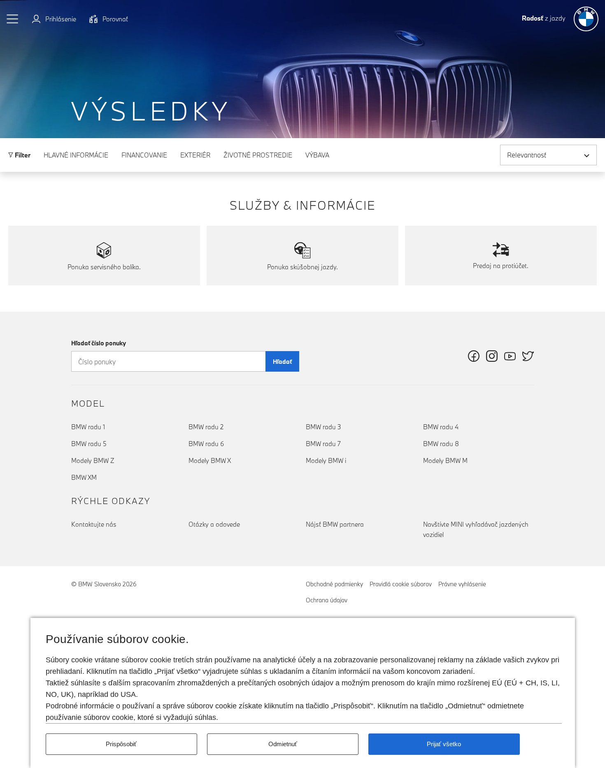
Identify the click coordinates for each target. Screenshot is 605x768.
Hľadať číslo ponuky (98, 343)
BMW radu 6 (206, 444)
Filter (21, 155)
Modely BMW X (209, 460)
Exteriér (195, 155)
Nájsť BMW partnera (335, 524)
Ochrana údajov (326, 600)
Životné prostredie (257, 155)
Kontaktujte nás (93, 524)
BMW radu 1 (88, 427)
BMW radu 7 (323, 444)
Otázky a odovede (214, 524)
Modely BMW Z (92, 460)
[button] (13, 19)
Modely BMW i (326, 460)
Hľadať (282, 361)
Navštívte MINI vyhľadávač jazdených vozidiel (475, 529)
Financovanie (144, 155)
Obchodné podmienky (334, 584)
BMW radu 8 (441, 444)
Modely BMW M (445, 460)
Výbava (317, 155)
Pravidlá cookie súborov (401, 584)
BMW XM (84, 477)
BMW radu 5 (89, 444)
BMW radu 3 (323, 427)
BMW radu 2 (205, 427)
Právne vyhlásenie (462, 584)
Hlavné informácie (76, 155)
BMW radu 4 (440, 427)
